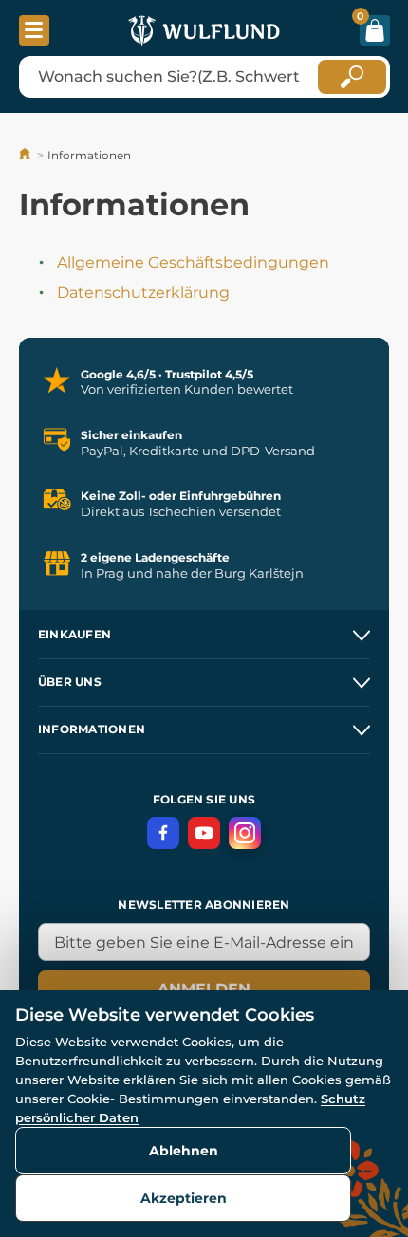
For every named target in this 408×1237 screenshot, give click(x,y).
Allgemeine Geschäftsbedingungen (193, 262)
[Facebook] (163, 833)
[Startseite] (26, 155)
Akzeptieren (183, 1198)
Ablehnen (183, 1150)
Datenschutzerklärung (143, 293)
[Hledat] (352, 77)
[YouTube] (204, 833)
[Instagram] (245, 833)
